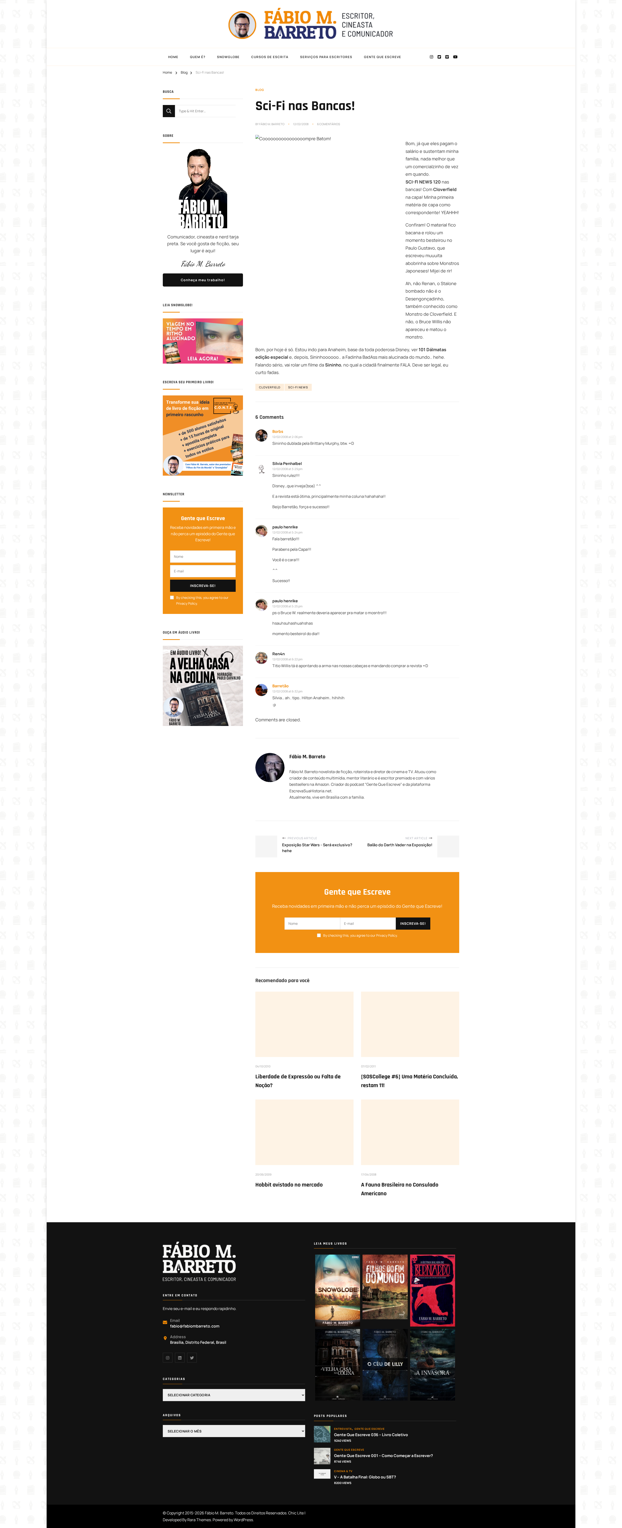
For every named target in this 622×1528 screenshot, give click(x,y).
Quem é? (197, 57)
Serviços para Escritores (326, 57)
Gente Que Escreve (382, 57)
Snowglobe (228, 57)
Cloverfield (269, 387)
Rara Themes (199, 1519)
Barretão (280, 686)
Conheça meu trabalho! (203, 280)
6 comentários (328, 124)
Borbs (277, 431)
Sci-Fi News (298, 387)
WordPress (243, 1519)
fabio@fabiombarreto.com (194, 1326)
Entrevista (343, 1429)
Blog (259, 90)
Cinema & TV (343, 1471)
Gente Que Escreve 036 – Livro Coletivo (371, 1434)
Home (173, 57)
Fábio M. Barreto (272, 124)
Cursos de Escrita (269, 57)
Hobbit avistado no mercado (289, 1184)
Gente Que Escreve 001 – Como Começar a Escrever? (383, 1455)
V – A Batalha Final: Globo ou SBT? (365, 1477)
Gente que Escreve (369, 1429)
